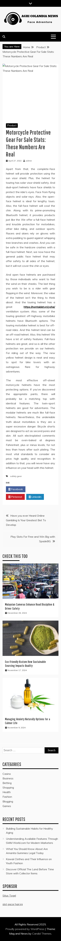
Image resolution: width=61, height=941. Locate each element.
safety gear (16, 476)
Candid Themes (41, 933)
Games (7, 806)
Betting (7, 783)
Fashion (7, 796)
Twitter (36, 489)
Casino (7, 773)
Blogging (8, 801)
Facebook (16, 489)
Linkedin (36, 496)
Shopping (8, 787)
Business (8, 778)
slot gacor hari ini (13, 904)
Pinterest (16, 496)
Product (12, 125)
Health (7, 792)
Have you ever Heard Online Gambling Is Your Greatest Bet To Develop (26, 520)
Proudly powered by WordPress (25, 929)
